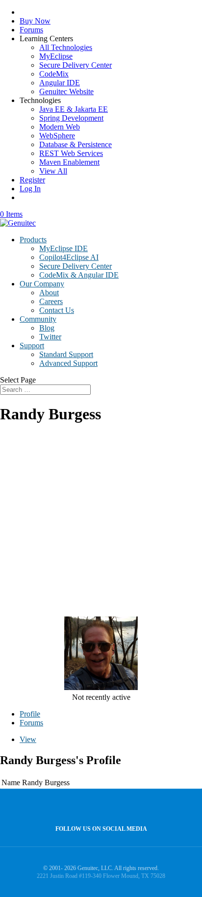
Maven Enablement (69, 162)
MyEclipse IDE (63, 248)
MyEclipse (56, 56)
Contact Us (56, 310)
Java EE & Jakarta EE (73, 109)
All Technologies (65, 47)
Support (32, 345)
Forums (31, 30)
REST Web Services (71, 153)
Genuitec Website (66, 91)
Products (33, 239)
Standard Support (66, 354)
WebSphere (57, 135)
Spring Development (71, 118)
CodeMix (54, 74)
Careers (51, 301)
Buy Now (35, 21)
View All (53, 171)
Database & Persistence (75, 144)
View (28, 739)
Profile (30, 714)
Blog (46, 328)
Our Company (42, 284)
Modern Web (59, 127)
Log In (30, 188)
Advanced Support (68, 363)
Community (38, 319)
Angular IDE (59, 82)
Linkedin (120, 807)
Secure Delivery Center (75, 65)
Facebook (98, 807)
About (49, 292)
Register (32, 180)
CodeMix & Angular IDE (79, 275)
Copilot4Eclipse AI (69, 257)
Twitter (50, 337)
